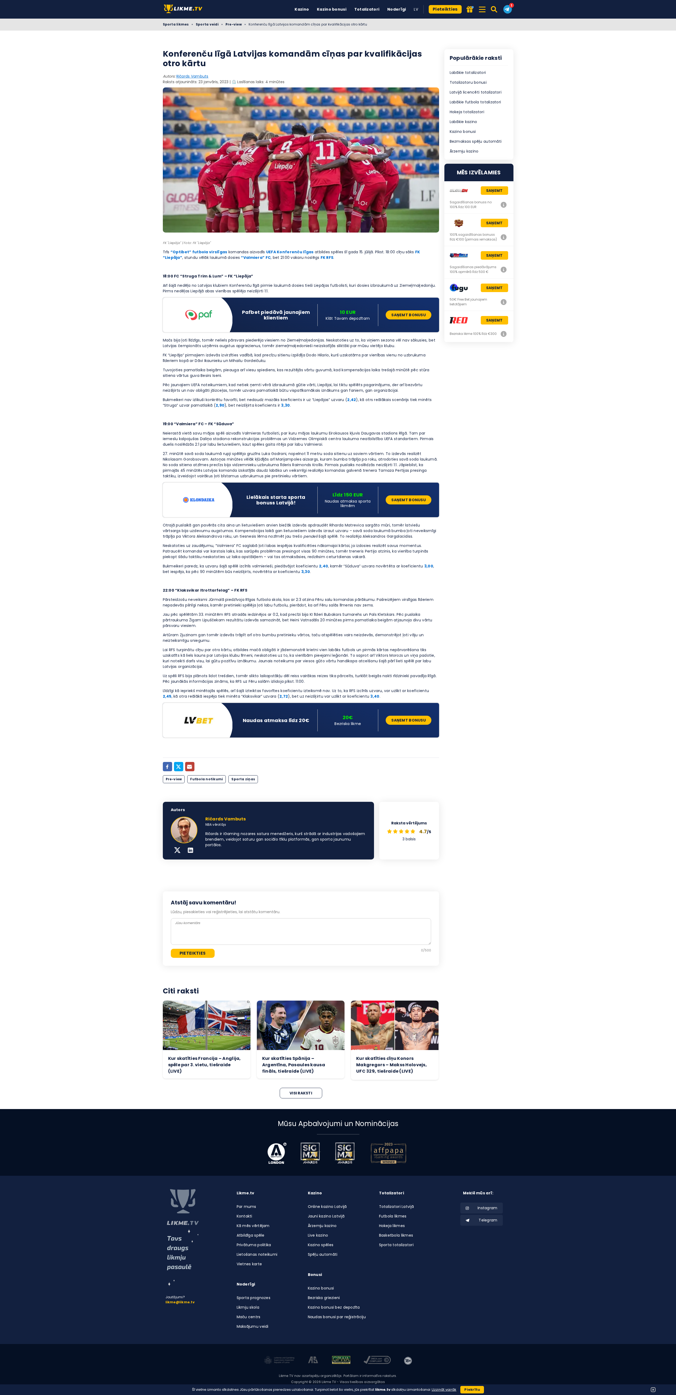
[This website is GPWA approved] (341, 1361)
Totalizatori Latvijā (396, 1206)
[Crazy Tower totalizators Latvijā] (504, 237)
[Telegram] (507, 9)
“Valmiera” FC (256, 257)
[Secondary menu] (482, 8)
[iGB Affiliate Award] (277, 1153)
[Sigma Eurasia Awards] (310, 1153)
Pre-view (234, 24)
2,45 (167, 696)
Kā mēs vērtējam (253, 1225)
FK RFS (327, 257)
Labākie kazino (463, 121)
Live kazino (318, 1235)
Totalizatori (366, 9)
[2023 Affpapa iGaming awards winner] (388, 1153)
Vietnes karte (249, 1264)
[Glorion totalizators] (504, 204)
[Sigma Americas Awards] (344, 1153)
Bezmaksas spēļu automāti (476, 141)
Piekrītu (472, 1389)
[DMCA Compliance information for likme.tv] (377, 1361)
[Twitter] (178, 766)
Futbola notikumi (206, 779)
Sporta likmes (176, 24)
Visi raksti (301, 1093)
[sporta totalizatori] (183, 1257)
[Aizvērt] (653, 1389)
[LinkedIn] (190, 850)
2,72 (283, 696)
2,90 (220, 405)
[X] (177, 850)
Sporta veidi (207, 24)
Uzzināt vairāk (444, 1389)
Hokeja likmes (392, 1225)
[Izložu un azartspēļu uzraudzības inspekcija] (279, 1361)
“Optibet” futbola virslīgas (199, 252)
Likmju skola (248, 1307)
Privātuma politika (254, 1245)
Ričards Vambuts (192, 76)
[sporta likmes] (183, 1207)
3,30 (285, 405)
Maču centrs (249, 1317)
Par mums (246, 1206)
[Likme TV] (185, 9)
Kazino (302, 9)
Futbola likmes (393, 1216)
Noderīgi (396, 9)
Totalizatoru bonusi (468, 82)
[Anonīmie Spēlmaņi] (313, 1361)
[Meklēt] (494, 9)
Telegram (488, 1220)
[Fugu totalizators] (504, 302)
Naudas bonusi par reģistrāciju (337, 1317)
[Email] (189, 766)
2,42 (351, 399)
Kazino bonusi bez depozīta (334, 1307)
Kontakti (244, 1216)
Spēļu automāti (323, 1254)
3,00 (428, 566)
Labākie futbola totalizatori (475, 102)
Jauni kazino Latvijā (326, 1216)
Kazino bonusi (331, 9)
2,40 (323, 566)
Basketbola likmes (396, 1235)
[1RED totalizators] (504, 334)
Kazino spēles (321, 1245)
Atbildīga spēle (251, 1235)
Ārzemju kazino (464, 151)
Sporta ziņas (243, 779)
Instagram (488, 1208)
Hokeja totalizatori (467, 112)
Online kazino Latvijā (327, 1206)
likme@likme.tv (180, 1302)
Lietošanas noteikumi (257, 1254)
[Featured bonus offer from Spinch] (470, 9)
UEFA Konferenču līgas (290, 252)
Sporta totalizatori (396, 1245)
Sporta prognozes (253, 1297)
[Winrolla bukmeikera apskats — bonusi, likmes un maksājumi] (504, 269)
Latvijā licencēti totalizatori (475, 92)
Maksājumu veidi (253, 1326)
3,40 (374, 696)
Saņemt (494, 190)
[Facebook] (167, 766)
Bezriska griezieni (324, 1297)
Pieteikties (445, 9)
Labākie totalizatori (468, 72)
